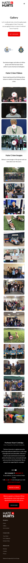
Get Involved (14, 34)
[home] (7, 4)
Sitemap (5, 548)
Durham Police (6, 541)
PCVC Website (6, 538)
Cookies (5, 551)
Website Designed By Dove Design (11, 558)
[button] (24, 3)
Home (4, 523)
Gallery (4, 525)
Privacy (4, 553)
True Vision (5, 536)
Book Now (14, 505)
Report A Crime (14, 487)
